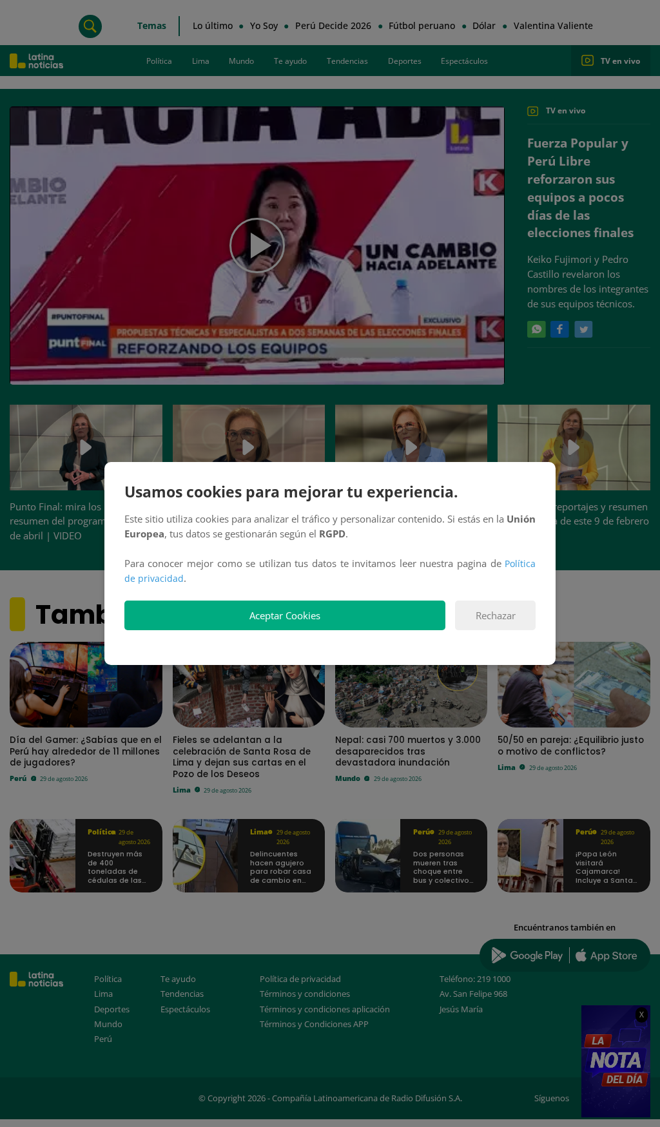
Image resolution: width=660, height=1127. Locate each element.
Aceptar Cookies (284, 615)
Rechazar (496, 615)
